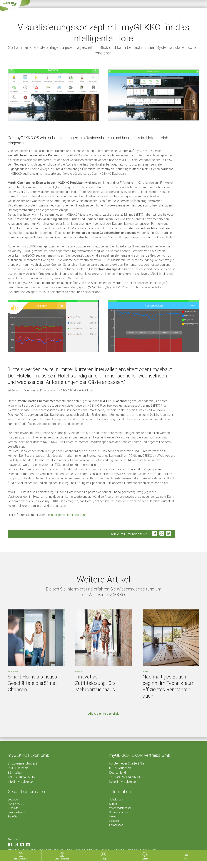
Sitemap (58, 849)
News (112, 816)
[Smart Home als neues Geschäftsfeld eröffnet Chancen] (36, 637)
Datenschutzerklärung (86, 849)
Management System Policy (143, 849)
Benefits (12, 816)
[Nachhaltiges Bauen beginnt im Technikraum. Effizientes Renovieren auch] (171, 637)
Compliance (116, 825)
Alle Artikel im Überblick (103, 713)
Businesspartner (118, 812)
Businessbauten (17, 812)
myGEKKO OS (16, 803)
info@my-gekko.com (21, 781)
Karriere (114, 820)
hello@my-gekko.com (124, 781)
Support (114, 803)
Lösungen (13, 799)
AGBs (69, 849)
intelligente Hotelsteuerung (68, 515)
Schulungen (116, 799)
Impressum (45, 849)
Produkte (13, 808)
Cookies (105, 849)
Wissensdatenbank (120, 808)
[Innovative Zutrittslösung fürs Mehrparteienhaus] (103, 637)
